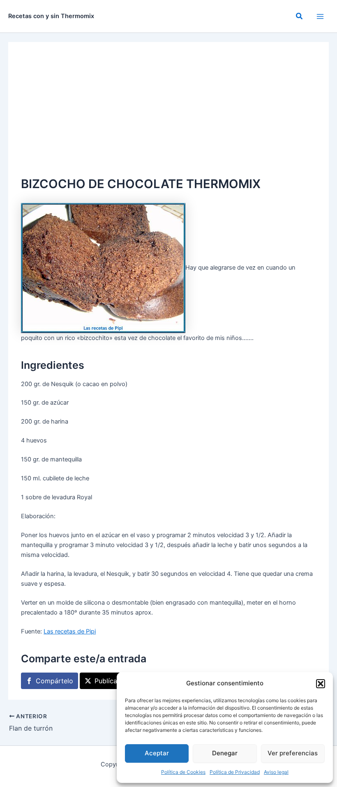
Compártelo (54, 681)
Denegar (225, 753)
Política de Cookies (183, 772)
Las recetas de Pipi (70, 631)
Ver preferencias (293, 753)
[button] (320, 684)
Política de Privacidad (235, 772)
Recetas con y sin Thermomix (51, 16)
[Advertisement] (168, 112)
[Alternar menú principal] (320, 16)
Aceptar (157, 753)
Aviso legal (276, 772)
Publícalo (109, 681)
